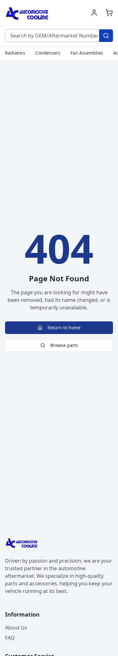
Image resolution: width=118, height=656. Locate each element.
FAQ (10, 637)
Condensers (47, 53)
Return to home (64, 328)
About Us (16, 627)
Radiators (15, 53)
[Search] (106, 35)
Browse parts (64, 345)
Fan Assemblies (86, 53)
